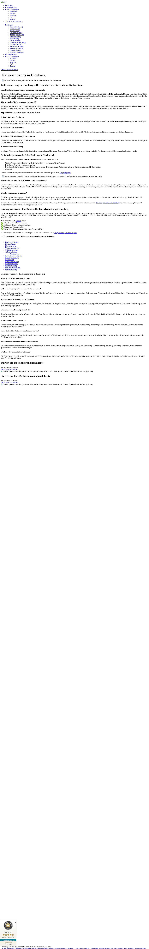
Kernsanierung (15, 29)
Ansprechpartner (65, 173)
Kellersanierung (15, 40)
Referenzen (13, 11)
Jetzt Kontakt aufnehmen (13, 21)
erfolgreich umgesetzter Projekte (65, 233)
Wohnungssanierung (17, 35)
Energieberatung (15, 50)
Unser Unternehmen (12, 9)
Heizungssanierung (16, 48)
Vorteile (12, 13)
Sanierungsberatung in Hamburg (107, 203)
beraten (18, 221)
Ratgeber (13, 15)
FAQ (11, 17)
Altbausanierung (15, 37)
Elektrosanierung (15, 44)
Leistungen (9, 5)
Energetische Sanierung (18, 42)
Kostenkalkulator (11, 7)
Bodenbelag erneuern (17, 46)
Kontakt (12, 19)
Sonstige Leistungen (17, 52)
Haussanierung (15, 31)
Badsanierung (14, 39)
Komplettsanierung (16, 27)
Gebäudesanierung (16, 33)
